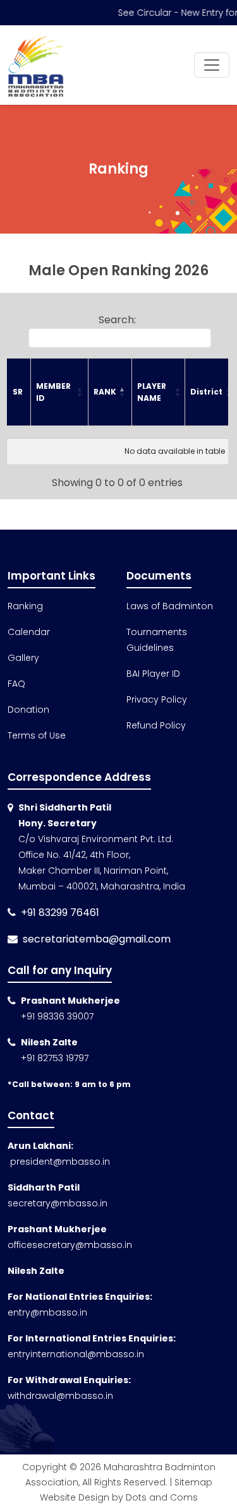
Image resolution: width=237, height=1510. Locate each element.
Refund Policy (156, 725)
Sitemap (193, 1482)
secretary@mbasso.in (57, 1203)
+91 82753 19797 (54, 1058)
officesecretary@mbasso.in (70, 1245)
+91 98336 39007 (57, 1016)
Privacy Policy (156, 699)
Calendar (29, 632)
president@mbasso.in (59, 1161)
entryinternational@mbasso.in (76, 1354)
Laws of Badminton (169, 606)
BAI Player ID (153, 673)
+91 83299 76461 (60, 912)
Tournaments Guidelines (156, 640)
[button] (79, 392)
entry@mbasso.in (47, 1312)
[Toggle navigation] (211, 65)
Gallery (23, 657)
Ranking (25, 606)
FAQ (16, 683)
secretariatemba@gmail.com (97, 939)
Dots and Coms (162, 1497)
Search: (117, 319)
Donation (28, 709)
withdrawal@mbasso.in (60, 1395)
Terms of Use (37, 735)
